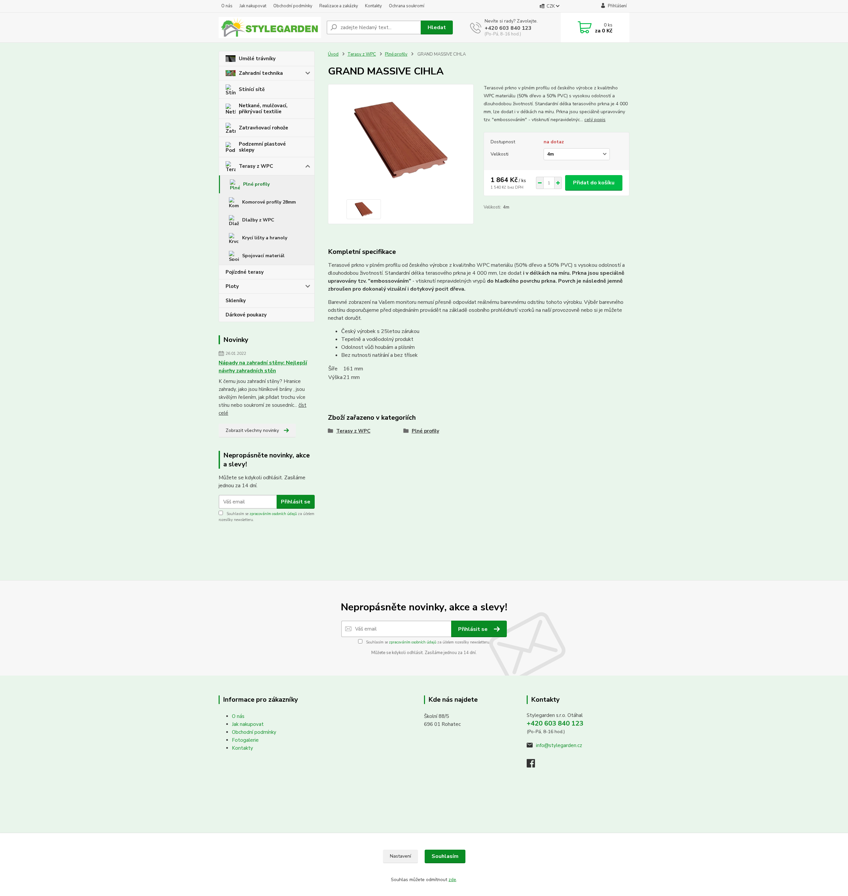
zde (452, 879)
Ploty (232, 286)
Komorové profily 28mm (269, 202)
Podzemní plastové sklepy (262, 147)
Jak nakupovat (252, 6)
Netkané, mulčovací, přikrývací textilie (263, 108)
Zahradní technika (261, 73)
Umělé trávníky (257, 58)
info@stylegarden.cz (559, 745)
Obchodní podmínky (292, 6)
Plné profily (256, 184)
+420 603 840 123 (508, 28)
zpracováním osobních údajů (273, 513)
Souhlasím (445, 856)
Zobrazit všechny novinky (252, 430)
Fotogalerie (245, 740)
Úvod (333, 54)
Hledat (437, 27)
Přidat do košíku (593, 182)
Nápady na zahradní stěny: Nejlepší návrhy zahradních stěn (263, 366)
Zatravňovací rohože (263, 127)
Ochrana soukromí (406, 6)
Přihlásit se (295, 501)
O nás (227, 6)
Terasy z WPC (256, 166)
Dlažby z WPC (258, 220)
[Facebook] (534, 765)
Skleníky (236, 300)
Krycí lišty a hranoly (264, 238)
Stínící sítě (252, 89)
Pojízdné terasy (245, 272)
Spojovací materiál (263, 256)
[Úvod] (270, 27)
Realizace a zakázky (338, 6)
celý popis (595, 120)
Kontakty (373, 6)
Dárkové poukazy (246, 314)
